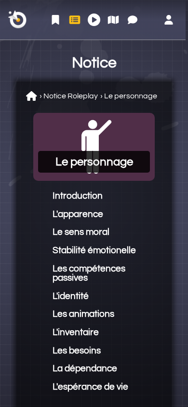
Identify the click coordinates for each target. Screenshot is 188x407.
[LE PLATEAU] (113, 20)
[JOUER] (94, 20)
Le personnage (130, 96)
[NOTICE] (74, 20)
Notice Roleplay (70, 96)
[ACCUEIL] (55, 20)
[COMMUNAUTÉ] (132, 20)
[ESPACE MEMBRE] (168, 20)
